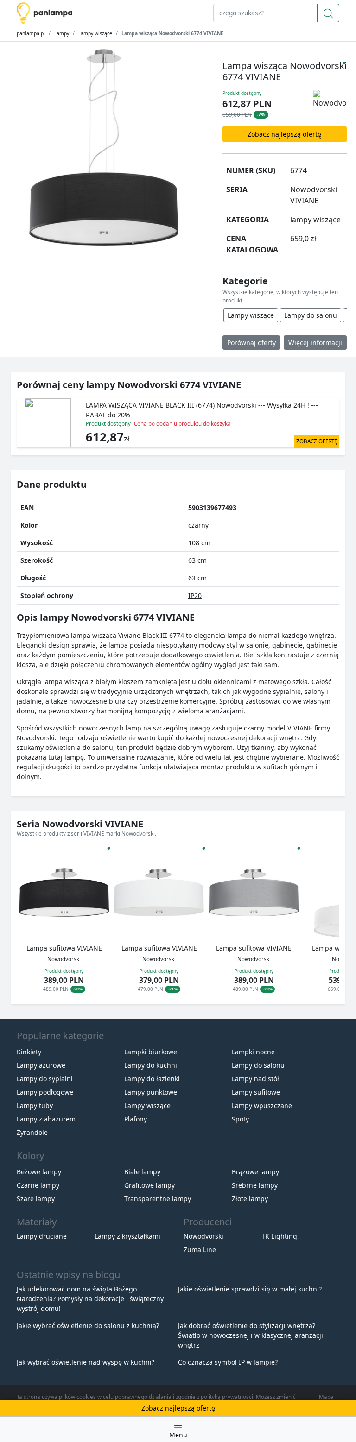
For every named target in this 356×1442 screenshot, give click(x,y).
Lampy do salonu (310, 315)
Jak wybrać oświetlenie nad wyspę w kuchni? (85, 1362)
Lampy (61, 33)
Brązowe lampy (255, 1171)
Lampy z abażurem (46, 1119)
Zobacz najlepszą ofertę (284, 134)
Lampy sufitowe (256, 1092)
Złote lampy (250, 1198)
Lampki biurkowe (150, 1051)
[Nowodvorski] (330, 98)
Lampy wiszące (95, 33)
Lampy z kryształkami (127, 1236)
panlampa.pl (31, 33)
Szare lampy (36, 1198)
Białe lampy (142, 1171)
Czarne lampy (38, 1185)
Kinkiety (29, 1051)
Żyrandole (32, 1132)
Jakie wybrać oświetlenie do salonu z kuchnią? (88, 1325)
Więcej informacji (315, 342)
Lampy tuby (35, 1105)
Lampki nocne (253, 1051)
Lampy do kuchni (150, 1065)
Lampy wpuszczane (262, 1105)
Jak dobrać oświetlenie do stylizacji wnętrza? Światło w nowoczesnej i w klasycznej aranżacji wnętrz (250, 1335)
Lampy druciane (42, 1236)
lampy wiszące (315, 219)
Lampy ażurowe (41, 1065)
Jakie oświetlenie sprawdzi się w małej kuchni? (250, 1289)
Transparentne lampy (157, 1198)
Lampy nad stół (255, 1078)
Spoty (240, 1119)
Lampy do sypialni (45, 1078)
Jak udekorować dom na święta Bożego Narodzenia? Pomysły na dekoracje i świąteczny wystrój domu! (90, 1299)
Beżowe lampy (39, 1171)
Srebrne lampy (255, 1185)
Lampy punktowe (150, 1092)
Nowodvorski (203, 1236)
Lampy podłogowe (45, 1092)
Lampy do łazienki (152, 1078)
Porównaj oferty (251, 342)
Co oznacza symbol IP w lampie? (228, 1362)
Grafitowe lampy (149, 1185)
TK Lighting (279, 1236)
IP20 (195, 595)
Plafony (135, 1119)
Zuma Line (200, 1249)
